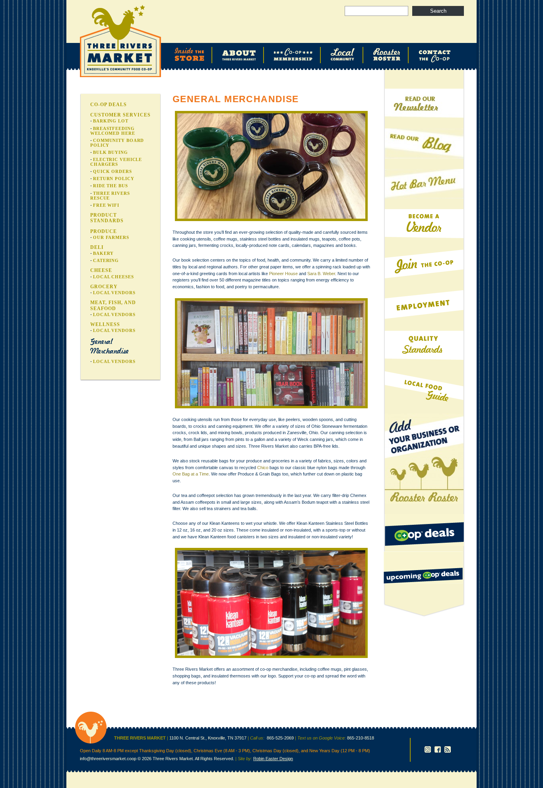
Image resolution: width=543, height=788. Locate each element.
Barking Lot (110, 120)
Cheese (101, 270)
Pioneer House (283, 273)
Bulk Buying (110, 152)
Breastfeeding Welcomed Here (112, 131)
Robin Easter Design (273, 758)
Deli (97, 247)
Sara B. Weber (321, 273)
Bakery (103, 253)
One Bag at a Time (191, 474)
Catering (106, 260)
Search (438, 11)
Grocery (104, 286)
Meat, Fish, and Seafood (113, 305)
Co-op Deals (108, 104)
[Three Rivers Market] (91, 742)
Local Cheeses (113, 276)
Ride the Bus (110, 185)
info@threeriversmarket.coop (108, 758)
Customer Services (120, 115)
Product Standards (107, 217)
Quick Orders (112, 171)
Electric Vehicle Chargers (116, 162)
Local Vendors (114, 292)
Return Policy (113, 178)
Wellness (105, 324)
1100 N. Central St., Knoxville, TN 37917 (207, 738)
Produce (103, 231)
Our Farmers (111, 237)
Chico (262, 467)
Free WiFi (106, 205)
